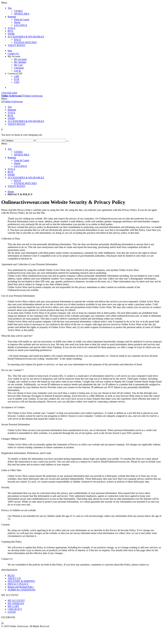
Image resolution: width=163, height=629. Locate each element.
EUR (16, 79)
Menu (4, 98)
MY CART (13, 606)
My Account (20, 59)
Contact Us (13, 53)
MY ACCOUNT (16, 600)
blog (10, 50)
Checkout (19, 67)
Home (11, 191)
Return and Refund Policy (21, 586)
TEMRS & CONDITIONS (21, 589)
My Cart (18, 65)
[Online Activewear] (12, 101)
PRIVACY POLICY (18, 584)
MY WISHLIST (16, 603)
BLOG (11, 575)
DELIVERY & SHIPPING (21, 581)
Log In (17, 70)
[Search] (67, 141)
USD (16, 82)
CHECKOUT (15, 609)
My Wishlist (20, 62)
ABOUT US (14, 578)
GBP (16, 76)
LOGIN (12, 612)
